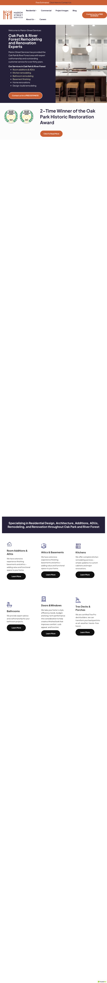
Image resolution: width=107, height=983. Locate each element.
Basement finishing (22, 79)
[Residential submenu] (36, 10)
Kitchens (81, 552)
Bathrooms (13, 611)
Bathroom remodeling (23, 76)
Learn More (16, 576)
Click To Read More (51, 134)
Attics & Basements (52, 552)
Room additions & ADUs (24, 69)
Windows (56, 605)
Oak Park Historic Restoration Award (67, 116)
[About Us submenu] (34, 19)
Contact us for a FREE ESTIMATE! (94, 15)
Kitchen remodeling (22, 72)
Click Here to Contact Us (60, 2)
